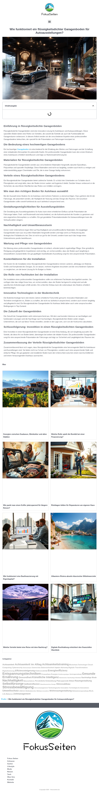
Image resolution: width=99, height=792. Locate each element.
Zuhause (10, 761)
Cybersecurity (17, 667)
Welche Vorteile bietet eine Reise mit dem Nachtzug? (25, 647)
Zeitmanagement (22, 694)
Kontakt (10, 780)
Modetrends (63, 677)
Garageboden (23, 149)
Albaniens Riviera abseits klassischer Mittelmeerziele (73, 576)
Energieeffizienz (57, 670)
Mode (9, 769)
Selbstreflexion (32, 684)
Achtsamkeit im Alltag (28, 664)
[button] (50, 22)
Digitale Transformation (78, 667)
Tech (9, 774)
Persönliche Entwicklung (45, 681)
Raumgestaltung (83, 681)
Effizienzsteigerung (25, 670)
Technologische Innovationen (79, 688)
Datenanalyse (27, 667)
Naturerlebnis (29, 681)
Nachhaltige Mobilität (74, 677)
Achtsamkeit (8, 664)
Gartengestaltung (75, 674)
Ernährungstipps (63, 674)
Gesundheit (25, 677)
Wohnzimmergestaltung (80, 691)
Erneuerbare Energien (49, 674)
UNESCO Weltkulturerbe (27, 691)
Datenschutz (36, 667)
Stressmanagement (41, 688)
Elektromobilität (41, 671)
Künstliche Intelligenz (45, 677)
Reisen (10, 772)
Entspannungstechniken (21, 673)
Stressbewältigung (18, 687)
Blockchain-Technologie (78, 665)
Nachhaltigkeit (12, 680)
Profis (3, 699)
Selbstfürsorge (13, 683)
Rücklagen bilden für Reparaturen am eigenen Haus (73, 505)
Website (10, 782)
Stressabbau (63, 684)
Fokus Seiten (12, 758)
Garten (10, 764)
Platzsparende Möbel (65, 681)
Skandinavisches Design (48, 684)
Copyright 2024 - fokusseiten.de (49, 789)
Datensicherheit (47, 667)
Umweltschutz (10, 690)
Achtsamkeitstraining (55, 664)
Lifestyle (10, 766)
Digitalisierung (8, 671)
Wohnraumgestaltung (60, 691)
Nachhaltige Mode (89, 677)
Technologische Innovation (58, 688)
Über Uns (11, 777)
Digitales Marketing (61, 667)
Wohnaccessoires (42, 691)
